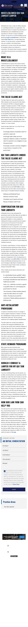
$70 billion (17, 186)
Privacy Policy (16, 484)
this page (13, 432)
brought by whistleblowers (12, 37)
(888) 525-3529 (15, 551)
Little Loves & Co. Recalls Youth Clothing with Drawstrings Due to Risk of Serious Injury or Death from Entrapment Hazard (14, 584)
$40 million (17, 259)
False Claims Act (9, 39)
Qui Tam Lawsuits (9, 506)
